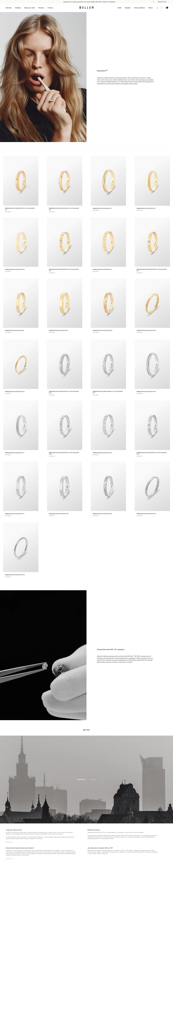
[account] (157, 7)
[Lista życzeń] (162, 7)
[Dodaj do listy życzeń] (35, 159)
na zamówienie (24, 855)
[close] (154, 2)
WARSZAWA (81, 779)
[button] (150, 8)
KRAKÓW (93, 779)
